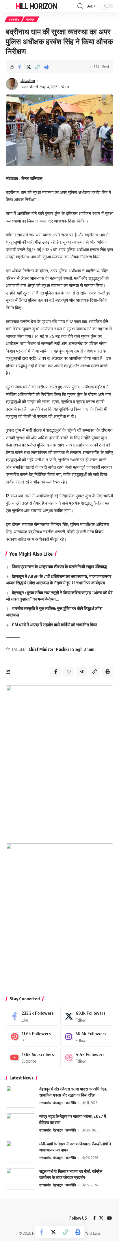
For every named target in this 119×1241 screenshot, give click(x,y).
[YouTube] (109, 1218)
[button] (11, 6)
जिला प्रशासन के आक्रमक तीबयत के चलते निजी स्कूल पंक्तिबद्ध (59, 566)
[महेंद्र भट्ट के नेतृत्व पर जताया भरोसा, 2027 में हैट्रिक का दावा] (20, 1124)
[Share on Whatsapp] (68, 672)
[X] (86, 1016)
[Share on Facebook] (20, 66)
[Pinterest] (32, 1036)
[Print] (46, 66)
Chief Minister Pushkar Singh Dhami (62, 649)
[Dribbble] (86, 1057)
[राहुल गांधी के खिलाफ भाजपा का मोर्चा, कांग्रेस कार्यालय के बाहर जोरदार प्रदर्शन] (20, 1179)
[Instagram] (86, 1036)
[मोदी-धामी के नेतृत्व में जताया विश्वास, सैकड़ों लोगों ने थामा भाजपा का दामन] (20, 1151)
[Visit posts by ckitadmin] (12, 84)
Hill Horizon (36, 6)
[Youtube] (32, 1057)
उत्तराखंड (14, 19)
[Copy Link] (38, 66)
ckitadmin (28, 80)
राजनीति (71, 1103)
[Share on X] (29, 66)
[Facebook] (32, 1016)
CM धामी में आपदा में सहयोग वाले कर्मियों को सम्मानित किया (54, 624)
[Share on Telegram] (81, 672)
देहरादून (30, 19)
